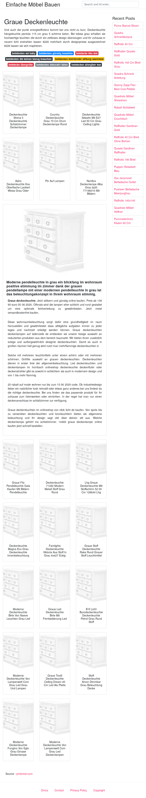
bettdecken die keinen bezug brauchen (29, 59)
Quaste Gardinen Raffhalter (124, 150)
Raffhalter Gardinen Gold (126, 128)
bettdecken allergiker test (86, 64)
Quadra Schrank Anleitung (124, 76)
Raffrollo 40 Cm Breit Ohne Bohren (126, 139)
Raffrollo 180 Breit (125, 159)
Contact (59, 790)
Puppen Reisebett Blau (125, 169)
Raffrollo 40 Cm (123, 44)
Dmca (44, 790)
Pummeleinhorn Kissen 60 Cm (123, 221)
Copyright (99, 790)
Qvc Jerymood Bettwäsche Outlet (125, 180)
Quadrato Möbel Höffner (124, 210)
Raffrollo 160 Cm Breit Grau (127, 64)
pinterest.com (24, 774)
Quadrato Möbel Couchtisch (124, 116)
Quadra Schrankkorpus (123, 35)
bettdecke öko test (87, 53)
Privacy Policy (78, 790)
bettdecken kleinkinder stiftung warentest (79, 59)
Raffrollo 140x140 (124, 200)
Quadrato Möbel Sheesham (124, 98)
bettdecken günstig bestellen (56, 53)
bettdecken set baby (23, 53)
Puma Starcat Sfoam (126, 25)
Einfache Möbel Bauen (33, 4)
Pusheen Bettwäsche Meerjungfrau (126, 191)
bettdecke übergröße (21, 64)
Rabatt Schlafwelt (124, 107)
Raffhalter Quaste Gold (124, 53)
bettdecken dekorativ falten (52, 64)
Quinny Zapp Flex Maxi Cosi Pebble (125, 87)
